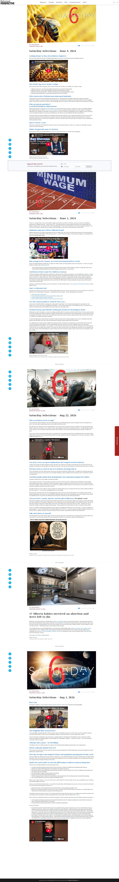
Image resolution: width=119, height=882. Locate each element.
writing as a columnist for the (81, 628)
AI (34, 555)
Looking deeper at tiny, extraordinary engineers (48, 56)
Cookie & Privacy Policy (73, 880)
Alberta (42, 638)
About (84, 2)
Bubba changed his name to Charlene (43, 129)
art (36, 555)
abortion (36, 638)
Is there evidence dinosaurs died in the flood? (42, 297)
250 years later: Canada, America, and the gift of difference (51, 498)
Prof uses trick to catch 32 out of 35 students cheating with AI (53, 469)
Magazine (43, 2)
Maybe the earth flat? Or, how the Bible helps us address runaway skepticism (59, 762)
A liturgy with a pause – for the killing (43, 743)
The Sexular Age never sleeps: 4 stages (43, 84)
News (30, 157)
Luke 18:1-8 (87, 631)
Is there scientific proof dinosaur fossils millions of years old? (47, 296)
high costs (54, 108)
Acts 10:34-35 (63, 509)
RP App (45, 157)
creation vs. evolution (40, 356)
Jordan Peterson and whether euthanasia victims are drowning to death (57, 310)
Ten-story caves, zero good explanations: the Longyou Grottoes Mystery (56, 462)
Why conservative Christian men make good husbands (50, 96)
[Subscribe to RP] (10, 157)
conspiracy (37, 844)
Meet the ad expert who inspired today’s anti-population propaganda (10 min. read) (61, 754)
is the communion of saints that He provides (79, 283)
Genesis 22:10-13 (57, 704)
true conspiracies (65, 844)
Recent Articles (38, 157)
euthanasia (50, 356)
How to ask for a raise (37, 123)
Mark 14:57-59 (49, 793)
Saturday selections (43, 158)
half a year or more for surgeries (50, 110)
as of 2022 (90, 274)
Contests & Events (74, 2)
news (35, 158)
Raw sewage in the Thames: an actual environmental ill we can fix (54, 261)
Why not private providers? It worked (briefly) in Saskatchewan (43, 105)
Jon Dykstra (35, 44)
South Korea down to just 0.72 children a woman (47, 272)
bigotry (40, 555)
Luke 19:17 (46, 265)
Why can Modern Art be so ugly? (41, 420)
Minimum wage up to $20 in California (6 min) (46, 230)
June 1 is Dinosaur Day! (38, 288)
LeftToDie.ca (38, 635)
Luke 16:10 (40, 265)
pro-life (50, 638)
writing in (60, 621)
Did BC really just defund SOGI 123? (42, 748)
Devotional (59, 2)
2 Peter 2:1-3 (76, 794)
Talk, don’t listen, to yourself (40, 513)
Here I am (33, 702)
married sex (44, 844)
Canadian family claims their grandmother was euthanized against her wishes (59, 477)
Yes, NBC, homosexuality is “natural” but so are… (47, 302)
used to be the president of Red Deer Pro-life (50, 631)
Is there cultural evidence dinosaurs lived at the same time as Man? (47, 298)
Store (65, 2)
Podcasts (51, 2)
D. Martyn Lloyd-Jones (49, 555)
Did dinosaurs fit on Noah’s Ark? (39, 294)
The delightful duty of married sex (42, 731)
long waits (47, 108)
